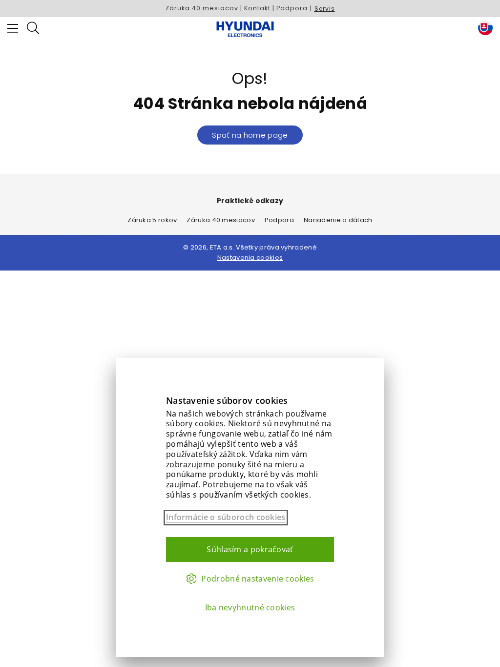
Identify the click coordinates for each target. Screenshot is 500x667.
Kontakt (257, 8)
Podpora (292, 8)
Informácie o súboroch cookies (226, 517)
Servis (324, 8)
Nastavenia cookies (250, 257)
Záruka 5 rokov (152, 220)
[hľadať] (32, 29)
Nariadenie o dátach (338, 220)
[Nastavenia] (483, 30)
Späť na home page (250, 135)
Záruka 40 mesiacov (202, 8)
